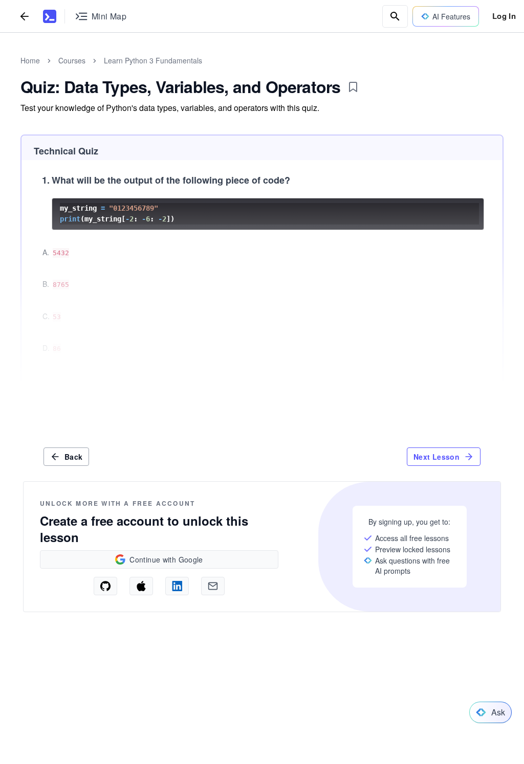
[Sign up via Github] (105, 586)
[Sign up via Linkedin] (177, 586)
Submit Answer (461, 392)
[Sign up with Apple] (141, 586)
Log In (504, 15)
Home (30, 60)
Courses (71, 60)
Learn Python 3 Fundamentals (153, 60)
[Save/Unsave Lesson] (353, 87)
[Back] (24, 16)
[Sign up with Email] (213, 586)
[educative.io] (49, 16)
